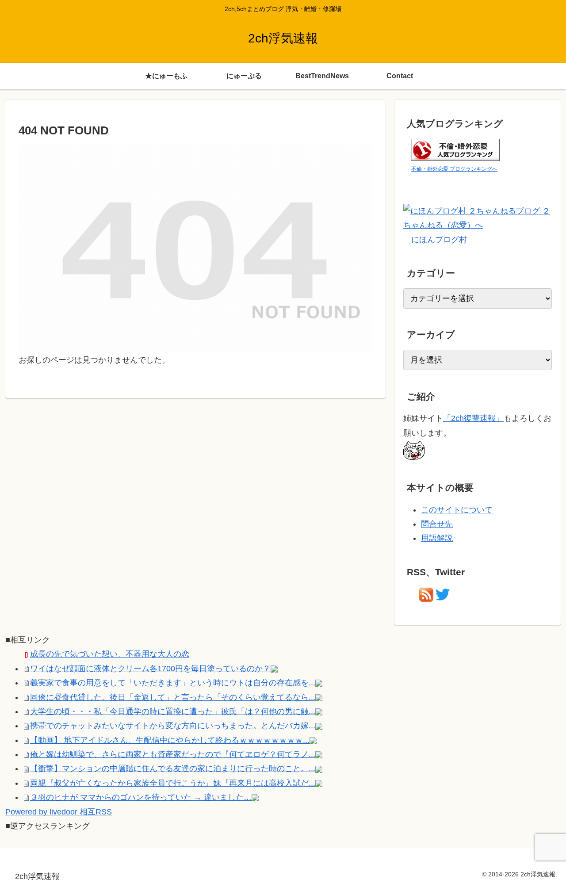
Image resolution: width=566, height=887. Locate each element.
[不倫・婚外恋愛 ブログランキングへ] (455, 149)
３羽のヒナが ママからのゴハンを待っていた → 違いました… (141, 797)
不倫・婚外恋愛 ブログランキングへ (454, 169)
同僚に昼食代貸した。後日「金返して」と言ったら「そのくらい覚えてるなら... (172, 697)
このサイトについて (457, 509)
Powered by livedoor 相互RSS (58, 811)
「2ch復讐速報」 (473, 418)
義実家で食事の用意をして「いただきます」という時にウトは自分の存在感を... (172, 682)
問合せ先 (437, 524)
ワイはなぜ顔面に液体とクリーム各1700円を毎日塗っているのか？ (150, 668)
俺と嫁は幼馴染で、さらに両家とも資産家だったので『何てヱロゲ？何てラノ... (172, 754)
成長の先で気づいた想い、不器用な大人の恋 (109, 654)
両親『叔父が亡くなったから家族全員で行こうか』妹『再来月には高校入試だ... (172, 783)
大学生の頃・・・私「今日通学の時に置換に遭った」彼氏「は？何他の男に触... (172, 711)
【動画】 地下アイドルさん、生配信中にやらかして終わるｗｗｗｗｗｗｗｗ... (170, 740)
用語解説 (437, 538)
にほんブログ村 (439, 239)
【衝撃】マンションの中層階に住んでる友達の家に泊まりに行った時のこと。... (172, 768)
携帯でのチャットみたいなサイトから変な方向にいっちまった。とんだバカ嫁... (172, 725)
